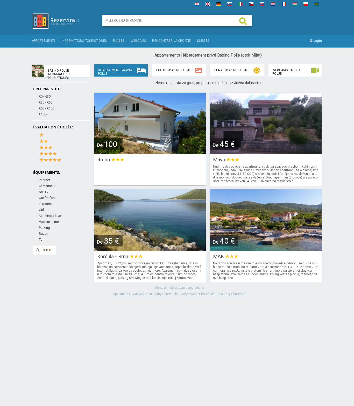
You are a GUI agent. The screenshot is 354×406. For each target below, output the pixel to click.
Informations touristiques (84, 41)
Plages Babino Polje (231, 70)
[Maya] (266, 152)
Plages (118, 41)
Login (317, 40)
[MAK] (266, 249)
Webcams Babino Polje (286, 71)
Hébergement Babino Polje (115, 71)
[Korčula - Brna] (150, 249)
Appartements (43, 41)
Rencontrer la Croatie (171, 41)
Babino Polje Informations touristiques (58, 73)
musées (203, 41)
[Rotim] (150, 152)
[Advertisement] (208, 346)
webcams (138, 41)
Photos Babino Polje (173, 70)
